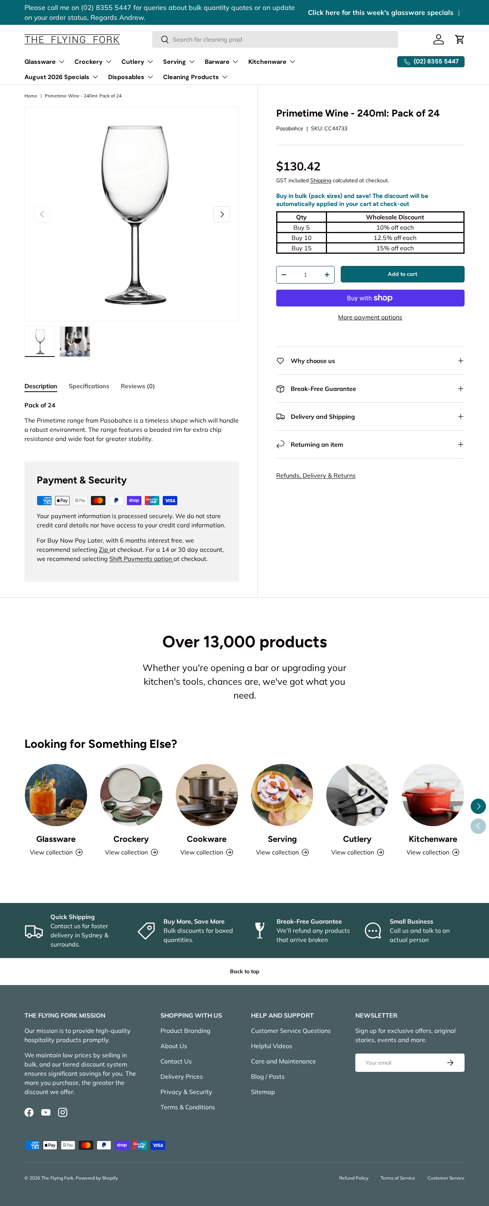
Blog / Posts (268, 1076)
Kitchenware (267, 62)
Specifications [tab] (89, 386)
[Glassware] (56, 795)
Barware (217, 62)
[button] (460, 39)
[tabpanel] (131, 421)
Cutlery (132, 62)
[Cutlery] (357, 795)
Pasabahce (289, 128)
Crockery (88, 62)
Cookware (207, 839)
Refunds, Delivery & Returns (316, 475)
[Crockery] (131, 795)
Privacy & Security (186, 1092)
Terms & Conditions (187, 1107)
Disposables (126, 77)
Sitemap (263, 1092)
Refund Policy (353, 1178)
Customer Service (446, 1178)
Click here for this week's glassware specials (380, 12)
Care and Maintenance (283, 1061)
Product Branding (185, 1030)
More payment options (370, 317)
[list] (132, 214)
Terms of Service (398, 1178)
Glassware (40, 62)
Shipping (320, 180)
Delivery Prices (181, 1076)
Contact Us (176, 1061)
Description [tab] (40, 386)
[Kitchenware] (433, 795)
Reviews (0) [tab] (138, 386)
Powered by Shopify (97, 1178)
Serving (174, 62)
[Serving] (282, 795)
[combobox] (275, 39)
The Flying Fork (57, 1178)
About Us (173, 1046)
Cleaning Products (191, 77)
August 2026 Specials (56, 77)
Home (30, 96)
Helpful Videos (271, 1046)
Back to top (244, 971)
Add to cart (402, 274)
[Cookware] (207, 795)
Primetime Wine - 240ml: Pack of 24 (83, 96)
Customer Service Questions (291, 1030)
